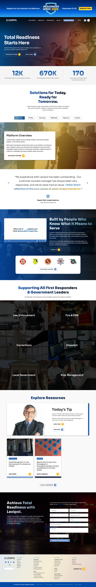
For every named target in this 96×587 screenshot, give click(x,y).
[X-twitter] (11, 562)
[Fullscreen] (45, 241)
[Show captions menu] (37, 241)
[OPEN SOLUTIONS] (35, 20)
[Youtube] (13, 562)
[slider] (22, 241)
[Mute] (39, 241)
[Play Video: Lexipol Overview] (25, 229)
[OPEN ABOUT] (61, 20)
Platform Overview (19, 135)
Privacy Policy (39, 584)
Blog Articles (13, 458)
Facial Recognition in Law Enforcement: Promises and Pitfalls (20, 464)
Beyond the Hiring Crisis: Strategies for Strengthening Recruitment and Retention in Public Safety (48, 466)
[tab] (19, 117)
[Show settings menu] (42, 241)
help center (60, 504)
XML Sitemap (78, 584)
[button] (9, 182)
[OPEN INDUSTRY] (44, 20)
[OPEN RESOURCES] (54, 20)
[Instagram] (9, 564)
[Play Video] (5, 241)
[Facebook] (5, 562)
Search (13, 568)
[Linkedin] (8, 562)
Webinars (39, 458)
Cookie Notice (48, 584)
